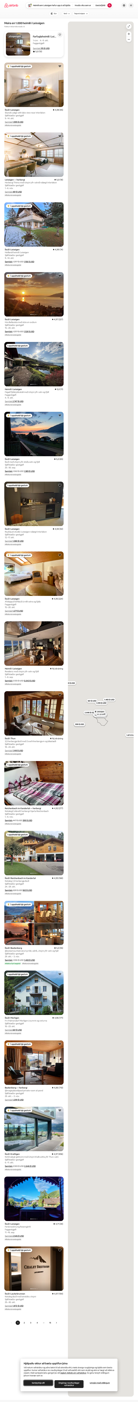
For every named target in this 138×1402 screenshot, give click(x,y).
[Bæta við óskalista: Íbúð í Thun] (60, 695)
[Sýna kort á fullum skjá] (129, 26)
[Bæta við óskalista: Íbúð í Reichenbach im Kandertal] (60, 834)
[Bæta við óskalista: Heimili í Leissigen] (60, 345)
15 (50, 1323)
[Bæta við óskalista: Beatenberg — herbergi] (60, 1044)
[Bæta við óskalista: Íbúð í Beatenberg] (60, 904)
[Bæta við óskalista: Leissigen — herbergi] (60, 136)
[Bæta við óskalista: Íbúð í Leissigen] (60, 66)
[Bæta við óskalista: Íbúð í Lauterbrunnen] (60, 1250)
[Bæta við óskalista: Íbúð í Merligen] (60, 974)
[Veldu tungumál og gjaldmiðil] (124, 5)
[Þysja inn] (129, 34)
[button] (41, 48)
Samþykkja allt (38, 1383)
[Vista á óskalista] (60, 35)
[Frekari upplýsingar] (24, 26)
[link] (11, 1323)
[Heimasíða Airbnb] (11, 5)
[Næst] (56, 1323)
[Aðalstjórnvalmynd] (131, 5)
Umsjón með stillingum (100, 1383)
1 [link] (17, 1323)
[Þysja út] (129, 39)
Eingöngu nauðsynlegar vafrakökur (69, 1384)
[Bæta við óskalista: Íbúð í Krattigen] (60, 1110)
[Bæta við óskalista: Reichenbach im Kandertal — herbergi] (60, 764)
